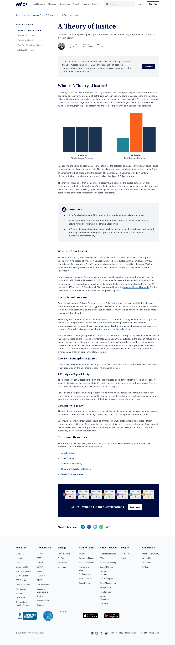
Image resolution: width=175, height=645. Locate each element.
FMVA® (40, 554)
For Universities (85, 578)
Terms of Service (145, 633)
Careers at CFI (22, 567)
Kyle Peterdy (74, 47)
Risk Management (107, 578)
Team (18, 562)
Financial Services (86, 562)
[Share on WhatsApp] (101, 528)
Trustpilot (63, 611)
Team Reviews (85, 583)
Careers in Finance (108, 554)
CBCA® (40, 567)
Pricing (85, 4)
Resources (64, 4)
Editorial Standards (24, 571)
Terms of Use (130, 633)
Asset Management (108, 583)
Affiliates (19, 593)
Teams (95, 4)
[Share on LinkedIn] (83, 528)
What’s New (147, 558)
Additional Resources (26, 50)
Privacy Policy (117, 633)
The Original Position (26, 40)
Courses (52, 4)
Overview (20, 554)
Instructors (20, 558)
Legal (123, 558)
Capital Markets (106, 567)
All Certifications (43, 584)
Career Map (105, 603)
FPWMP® (41, 576)
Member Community (150, 554)
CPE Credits (21, 580)
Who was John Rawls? (26, 35)
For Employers (85, 574)
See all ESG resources (72, 474)
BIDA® (39, 571)
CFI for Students (22, 576)
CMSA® (40, 562)
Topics (40, 596)
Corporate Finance (87, 558)
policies (61, 102)
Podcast (145, 567)
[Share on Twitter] (95, 528)
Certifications (39, 4)
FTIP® (39, 580)
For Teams (62, 562)
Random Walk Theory (71, 463)
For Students (63, 558)
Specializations (43, 600)
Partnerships (21, 589)
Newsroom (20, 598)
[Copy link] (107, 528)
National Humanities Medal (136, 287)
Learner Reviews (23, 584)
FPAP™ (39, 558)
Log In (141, 4)
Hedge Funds (106, 587)
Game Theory (67, 458)
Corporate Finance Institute (23, 4)
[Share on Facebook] (89, 528)
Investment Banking (108, 562)
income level (110, 326)
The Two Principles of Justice (30, 45)
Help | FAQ (125, 554)
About (76, 4)
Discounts (62, 567)
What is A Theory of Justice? (29, 30)
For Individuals (64, 554)
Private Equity (106, 592)
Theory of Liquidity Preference (76, 469)
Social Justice (67, 453)
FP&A (102, 558)
